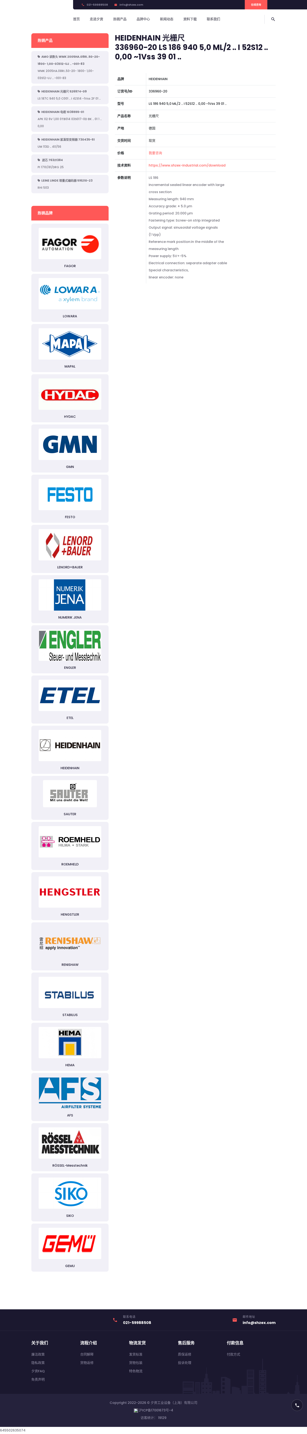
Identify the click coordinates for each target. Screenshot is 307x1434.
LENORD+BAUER (70, 567)
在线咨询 (256, 4)
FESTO (70, 517)
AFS (70, 1115)
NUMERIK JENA (70, 617)
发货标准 (135, 1354)
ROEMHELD (70, 864)
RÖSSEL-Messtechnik (70, 1165)
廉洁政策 (38, 1354)
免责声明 (38, 1379)
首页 (76, 19)
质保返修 (184, 1354)
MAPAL (70, 366)
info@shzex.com (131, 5)
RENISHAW (70, 964)
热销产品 (120, 19)
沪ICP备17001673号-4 (155, 1410)
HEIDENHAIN (70, 768)
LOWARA (70, 316)
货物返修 (87, 1362)
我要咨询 (155, 153)
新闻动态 (166, 19)
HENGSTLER (70, 914)
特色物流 (135, 1371)
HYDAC (70, 416)
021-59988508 (97, 5)
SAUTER (70, 814)
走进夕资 (96, 19)
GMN (70, 466)
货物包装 (135, 1362)
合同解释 (87, 1354)
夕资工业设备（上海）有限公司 (174, 1402)
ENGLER (70, 667)
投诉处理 (184, 1362)
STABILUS (70, 1014)
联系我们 (213, 19)
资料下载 (190, 19)
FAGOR (70, 266)
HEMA (70, 1065)
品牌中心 (143, 19)
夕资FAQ (38, 1371)
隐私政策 (38, 1362)
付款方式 (233, 1354)
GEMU (70, 1266)
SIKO (70, 1215)
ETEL (70, 717)
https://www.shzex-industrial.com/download (187, 165)
